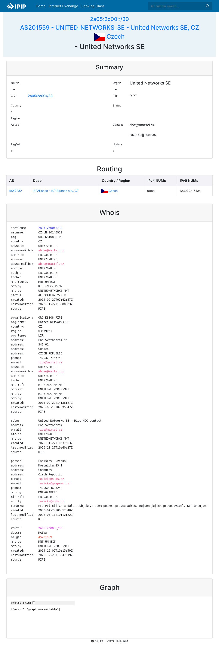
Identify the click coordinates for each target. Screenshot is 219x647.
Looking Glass (92, 6)
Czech (115, 36)
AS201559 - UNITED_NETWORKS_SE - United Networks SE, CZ (109, 27)
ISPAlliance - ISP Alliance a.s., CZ (56, 190)
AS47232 (15, 190)
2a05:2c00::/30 (109, 19)
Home (40, 6)
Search (207, 6)
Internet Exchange (63, 6)
